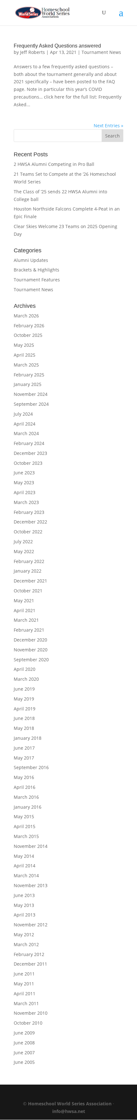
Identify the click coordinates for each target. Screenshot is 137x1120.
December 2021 (30, 581)
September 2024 (31, 404)
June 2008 (24, 1043)
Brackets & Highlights (36, 270)
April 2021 (24, 610)
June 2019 (24, 689)
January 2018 (27, 738)
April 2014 (24, 866)
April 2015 (24, 826)
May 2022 (24, 551)
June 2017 (24, 748)
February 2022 (29, 561)
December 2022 (30, 522)
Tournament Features (37, 280)
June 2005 (24, 1062)
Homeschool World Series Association (70, 1104)
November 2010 (30, 1013)
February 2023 (29, 512)
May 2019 (24, 699)
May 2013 (24, 905)
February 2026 (29, 326)
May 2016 (24, 777)
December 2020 (30, 640)
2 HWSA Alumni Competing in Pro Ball (54, 164)
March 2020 (26, 679)
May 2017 (24, 758)
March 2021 (26, 620)
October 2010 (28, 1023)
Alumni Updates (31, 260)
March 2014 (26, 875)
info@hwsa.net (68, 1111)
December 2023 (30, 453)
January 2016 (27, 807)
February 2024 (29, 443)
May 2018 (24, 728)
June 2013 (24, 895)
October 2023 (28, 463)
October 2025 (28, 335)
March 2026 (26, 316)
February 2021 (29, 630)
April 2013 (24, 915)
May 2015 (24, 816)
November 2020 (30, 650)
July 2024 (23, 414)
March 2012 (26, 944)
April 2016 (24, 787)
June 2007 (24, 1053)
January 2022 (27, 571)
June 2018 (24, 718)
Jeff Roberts (32, 52)
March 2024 (26, 433)
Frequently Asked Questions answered (57, 45)
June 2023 (24, 473)
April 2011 (24, 993)
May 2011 (24, 984)
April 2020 (24, 669)
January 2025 (27, 384)
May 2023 (24, 482)
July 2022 (23, 541)
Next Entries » (108, 125)
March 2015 (26, 836)
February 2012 (29, 954)
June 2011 (24, 974)
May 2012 (24, 934)
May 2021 (24, 600)
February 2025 (29, 375)
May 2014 (24, 856)
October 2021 (28, 591)
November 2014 (30, 846)
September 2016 (31, 767)
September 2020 (31, 659)
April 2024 (24, 424)
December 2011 (30, 964)
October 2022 (28, 532)
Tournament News (101, 52)
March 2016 (26, 797)
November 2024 (30, 394)
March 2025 (26, 365)
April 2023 (24, 492)
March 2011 (26, 1003)
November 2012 (30, 925)
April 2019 (24, 709)
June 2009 (24, 1033)
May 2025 (24, 345)
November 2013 (30, 885)
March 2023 (26, 502)
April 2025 (24, 355)
